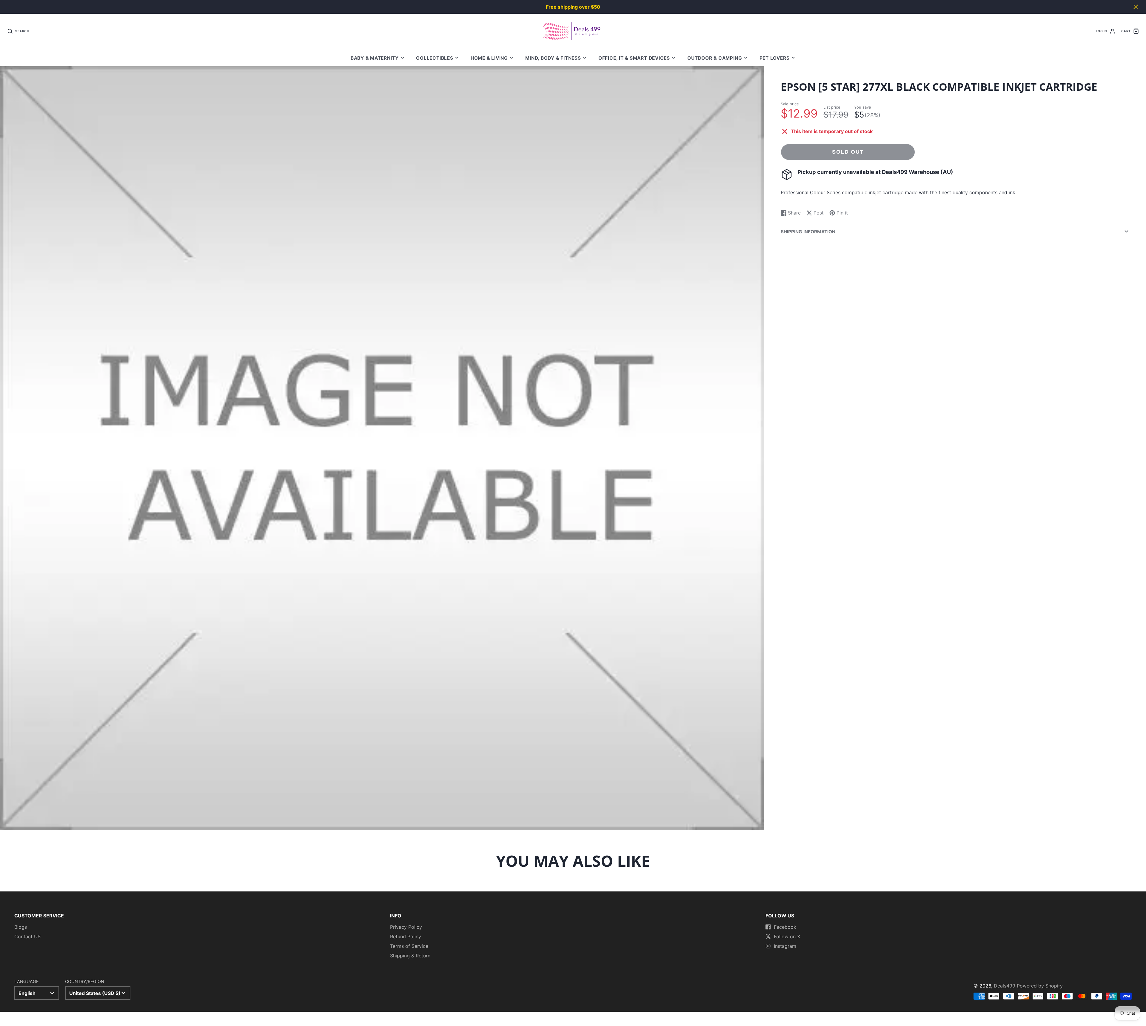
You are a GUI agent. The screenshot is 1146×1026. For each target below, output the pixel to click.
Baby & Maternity (375, 58)
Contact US (27, 936)
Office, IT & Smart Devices (634, 58)
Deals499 (1004, 986)
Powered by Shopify (1040, 986)
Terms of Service (409, 946)
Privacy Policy (406, 927)
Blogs (20, 927)
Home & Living (489, 58)
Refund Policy (405, 936)
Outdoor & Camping (714, 58)
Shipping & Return (410, 956)
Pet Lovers (775, 58)
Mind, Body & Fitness (553, 58)
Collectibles (434, 58)
